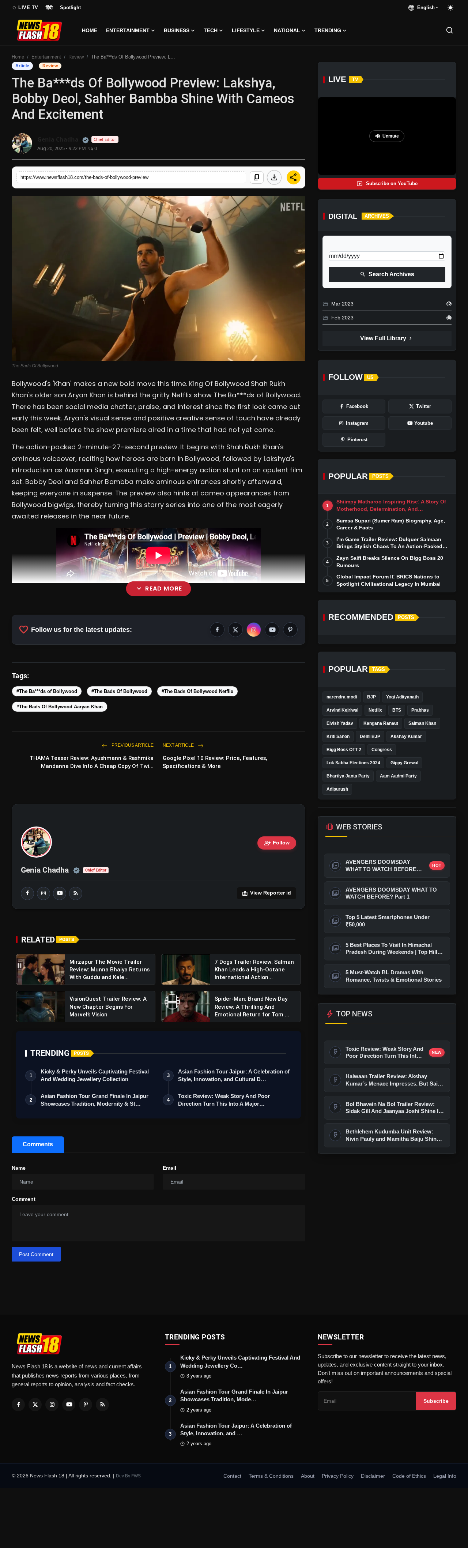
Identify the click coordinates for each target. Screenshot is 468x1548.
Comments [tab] (38, 1144)
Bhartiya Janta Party (348, 776)
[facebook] (27, 893)
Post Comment (36, 1254)
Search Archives (387, 274)
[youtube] (59, 893)
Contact (232, 1476)
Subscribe (436, 1401)
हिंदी (49, 7)
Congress (381, 749)
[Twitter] (35, 1404)
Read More (158, 588)
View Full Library (387, 338)
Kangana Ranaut (380, 723)
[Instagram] (51, 1404)
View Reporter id (266, 893)
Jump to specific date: (355, 245)
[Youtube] (68, 1404)
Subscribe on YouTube (387, 184)
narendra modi (342, 697)
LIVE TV (25, 8)
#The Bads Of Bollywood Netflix (197, 691)
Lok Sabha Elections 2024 (353, 762)
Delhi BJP (370, 736)
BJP (371, 697)
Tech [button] (211, 30)
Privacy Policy (338, 1476)
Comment (23, 1199)
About (307, 1476)
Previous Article (132, 745)
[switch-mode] (450, 8)
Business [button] (176, 30)
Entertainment (46, 57)
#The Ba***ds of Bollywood (46, 691)
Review (76, 57)
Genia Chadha (45, 870)
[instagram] (43, 893)
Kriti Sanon (338, 736)
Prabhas (420, 710)
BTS (396, 710)
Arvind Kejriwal (342, 710)
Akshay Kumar (406, 736)
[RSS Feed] (75, 893)
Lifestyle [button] (246, 30)
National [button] (287, 30)
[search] (449, 30)
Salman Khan (422, 723)
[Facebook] (18, 1404)
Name (19, 1168)
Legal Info (444, 1476)
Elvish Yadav (340, 723)
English (424, 7)
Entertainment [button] (128, 30)
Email (169, 1168)
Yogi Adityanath (402, 697)
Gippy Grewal (404, 762)
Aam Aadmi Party (398, 776)
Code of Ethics (409, 1476)
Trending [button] (327, 30)
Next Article (179, 745)
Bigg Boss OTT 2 (344, 749)
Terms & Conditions (271, 1476)
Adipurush (337, 789)
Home (89, 30)
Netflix (375, 710)
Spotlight (70, 7)
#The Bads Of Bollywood (119, 691)
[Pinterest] (85, 1404)
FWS (136, 1475)
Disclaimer (373, 1476)
